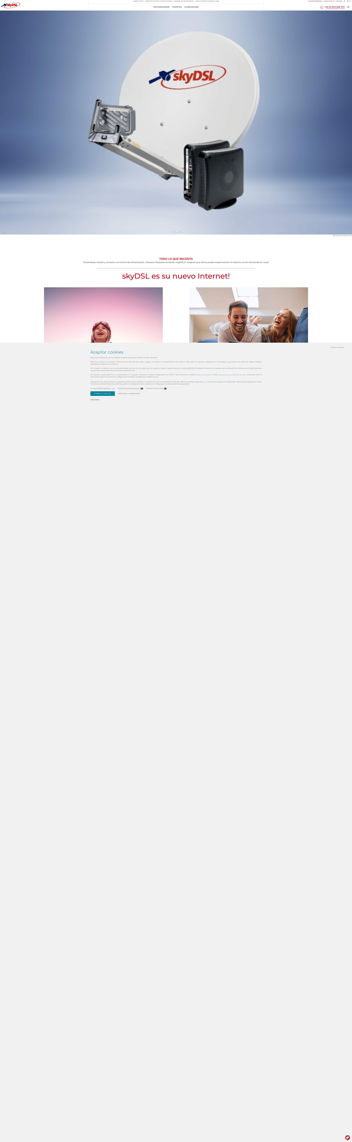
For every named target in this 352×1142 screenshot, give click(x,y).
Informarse (161, 7)
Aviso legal (94, 399)
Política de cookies (203, 375)
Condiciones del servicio (342, 235)
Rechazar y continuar (337, 347)
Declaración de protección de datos (232, 375)
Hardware (191, 7)
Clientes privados (315, 1)
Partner (339, 1)
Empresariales (329, 1)
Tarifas (177, 7)
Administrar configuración (129, 393)
